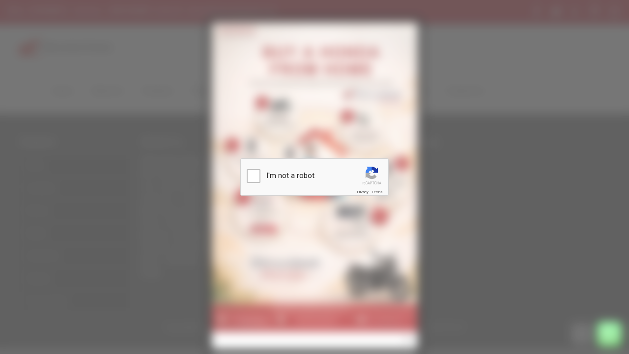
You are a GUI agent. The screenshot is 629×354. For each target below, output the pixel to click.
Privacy (363, 192)
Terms (377, 192)
